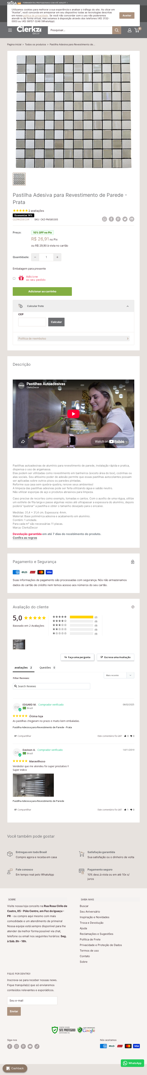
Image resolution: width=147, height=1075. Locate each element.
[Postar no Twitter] (124, 219)
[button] (126, 736)
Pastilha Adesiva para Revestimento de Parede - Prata (42, 727)
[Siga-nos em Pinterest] (23, 1046)
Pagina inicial (14, 44)
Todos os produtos (35, 44)
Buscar (84, 906)
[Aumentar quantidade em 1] (57, 257)
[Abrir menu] (10, 30)
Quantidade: (21, 257)
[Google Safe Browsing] (86, 1028)
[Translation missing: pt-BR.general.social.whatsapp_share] (104, 219)
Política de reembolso (32, 338)
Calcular (56, 322)
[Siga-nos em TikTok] (36, 1046)
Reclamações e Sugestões (96, 934)
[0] (137, 30)
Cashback (17, 1068)
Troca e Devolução (91, 922)
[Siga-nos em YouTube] (30, 1046)
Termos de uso (89, 950)
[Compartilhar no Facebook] (111, 219)
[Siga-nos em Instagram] (16, 1046)
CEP (20, 314)
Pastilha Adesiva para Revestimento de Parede (38, 801)
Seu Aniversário (90, 911)
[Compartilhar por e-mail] (131, 219)
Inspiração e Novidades (94, 917)
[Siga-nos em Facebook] (9, 1046)
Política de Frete (90, 939)
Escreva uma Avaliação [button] (117, 657)
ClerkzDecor (21, 219)
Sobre (83, 961)
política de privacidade (35, 15)
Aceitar (127, 15)
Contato (85, 956)
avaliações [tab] (21, 667)
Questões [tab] (45, 667)
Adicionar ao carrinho (42, 291)
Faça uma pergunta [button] (79, 657)
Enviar (14, 1011)
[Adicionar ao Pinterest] (118, 219)
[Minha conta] (129, 30)
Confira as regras (25, 537)
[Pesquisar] (116, 30)
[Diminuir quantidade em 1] (35, 257)
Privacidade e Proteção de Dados (101, 945)
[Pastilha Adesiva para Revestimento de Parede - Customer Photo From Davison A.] (19, 644)
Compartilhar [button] (24, 736)
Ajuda (83, 928)
